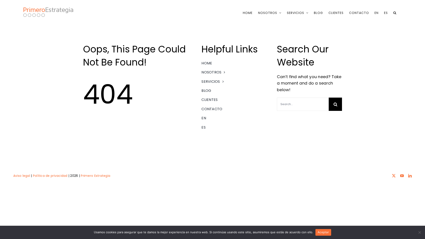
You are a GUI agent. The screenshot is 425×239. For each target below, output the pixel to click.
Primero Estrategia (95, 175)
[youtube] (402, 175)
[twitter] (394, 175)
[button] (394, 12)
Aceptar (323, 232)
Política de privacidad (50, 175)
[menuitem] (377, 12)
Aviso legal (21, 175)
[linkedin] (410, 175)
